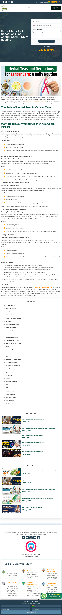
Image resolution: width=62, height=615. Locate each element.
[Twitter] (3, 2)
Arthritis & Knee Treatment (13, 343)
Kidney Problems (10, 350)
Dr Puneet (8, 321)
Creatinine (8, 378)
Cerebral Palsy (9, 403)
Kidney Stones (9, 391)
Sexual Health (9, 331)
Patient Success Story (11, 362)
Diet (6, 384)
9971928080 (55, 2)
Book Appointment (31, 612)
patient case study (11, 312)
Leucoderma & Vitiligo (11, 337)
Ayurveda (8, 372)
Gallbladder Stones (10, 327)
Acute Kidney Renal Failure (13, 359)
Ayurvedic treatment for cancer (36, 101)
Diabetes (8, 388)
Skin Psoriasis (9, 334)
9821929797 (46, 50)
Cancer (7, 353)
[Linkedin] (38, 537)
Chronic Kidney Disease (12, 324)
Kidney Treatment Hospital (13, 318)
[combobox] (34, 25)
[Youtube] (12, 2)
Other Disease (9, 369)
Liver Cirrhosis (9, 400)
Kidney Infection (10, 394)
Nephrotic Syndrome (11, 381)
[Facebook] (6, 2)
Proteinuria (8, 375)
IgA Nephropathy (10, 305)
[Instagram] (9, 2)
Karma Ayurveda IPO (11, 308)
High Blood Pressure (11, 315)
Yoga (6, 356)
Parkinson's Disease (11, 397)
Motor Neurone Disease (12, 340)
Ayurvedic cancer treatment (44, 287)
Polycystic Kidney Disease (13, 365)
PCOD (7, 346)
